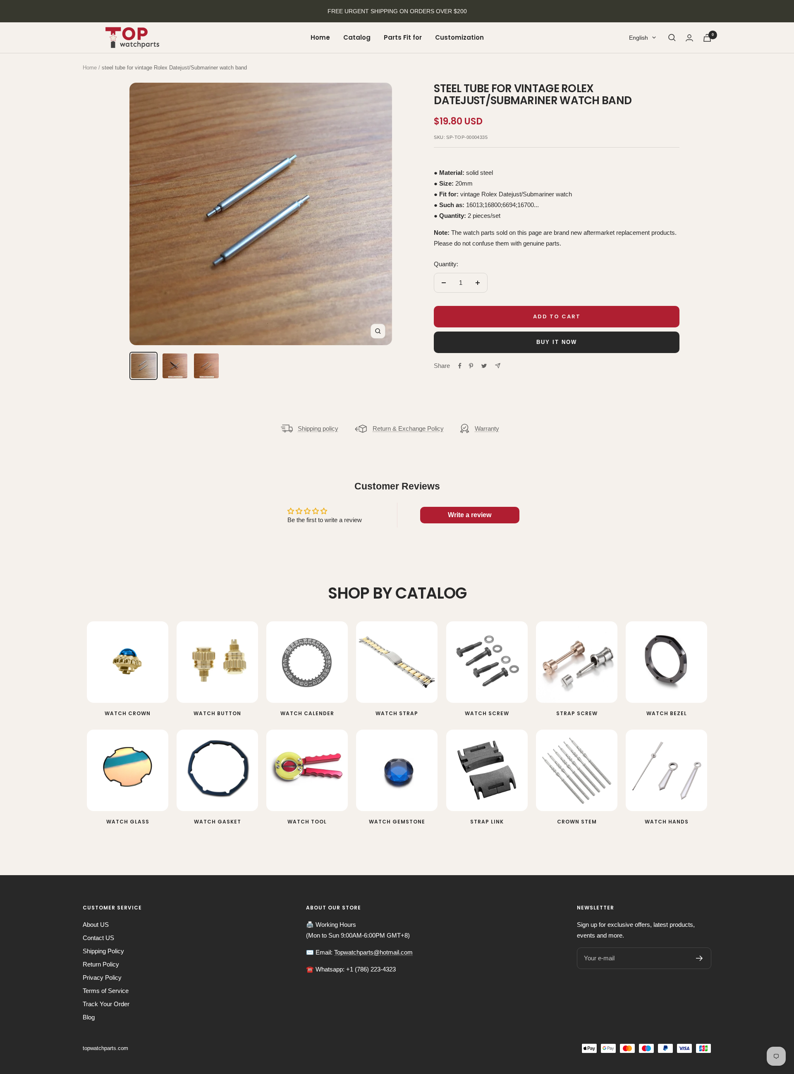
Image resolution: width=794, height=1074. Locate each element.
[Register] (699, 958)
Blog (89, 1017)
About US (96, 924)
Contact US (98, 937)
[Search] (672, 37)
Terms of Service (106, 990)
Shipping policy (318, 428)
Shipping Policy (103, 951)
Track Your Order (106, 1003)
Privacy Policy (102, 977)
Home (320, 37)
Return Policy (101, 964)
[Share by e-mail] (497, 365)
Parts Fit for (403, 37)
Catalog (357, 37)
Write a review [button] (469, 514)
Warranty (487, 428)
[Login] (689, 37)
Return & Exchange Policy (408, 428)
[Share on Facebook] (460, 366)
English (638, 37)
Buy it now (556, 342)
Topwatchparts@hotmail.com (373, 952)
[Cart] (707, 38)
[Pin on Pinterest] (471, 366)
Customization (459, 37)
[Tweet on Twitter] (484, 366)
